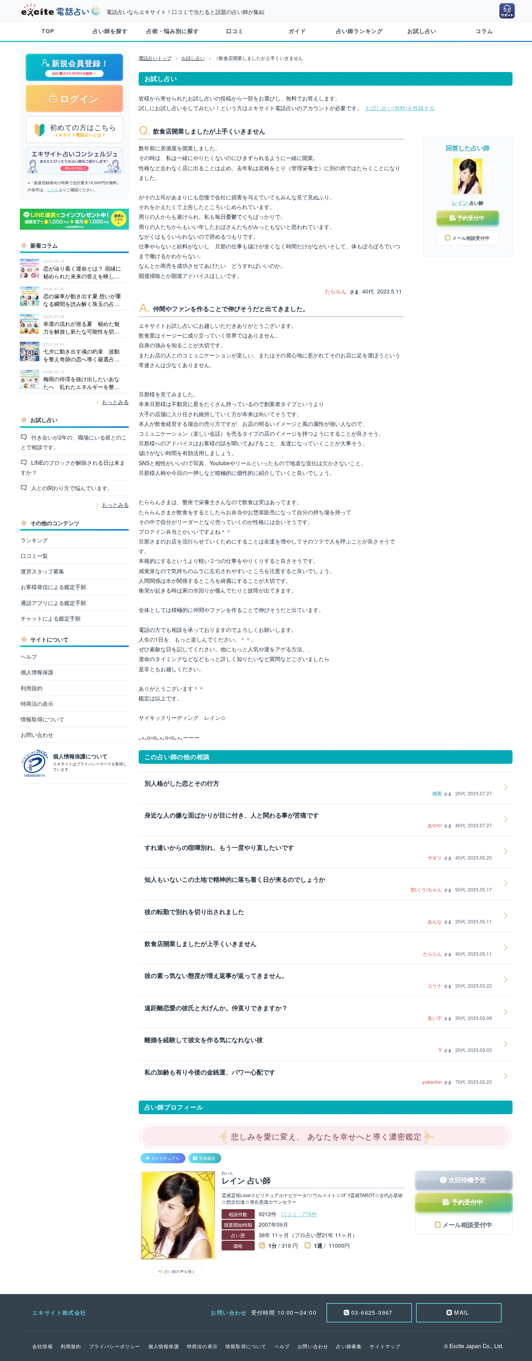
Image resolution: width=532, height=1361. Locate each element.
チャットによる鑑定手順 (51, 618)
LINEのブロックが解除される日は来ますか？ (73, 467)
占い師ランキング (359, 31)
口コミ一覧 (34, 555)
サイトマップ (385, 1346)
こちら (53, 189)
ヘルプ (29, 656)
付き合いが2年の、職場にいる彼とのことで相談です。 (74, 442)
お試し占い (422, 31)
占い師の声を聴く (180, 1271)
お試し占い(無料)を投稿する (400, 108)
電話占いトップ (155, 58)
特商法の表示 (37, 703)
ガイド (297, 31)
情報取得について (42, 719)
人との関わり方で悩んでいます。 (71, 488)
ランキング (34, 540)
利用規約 (31, 688)
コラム (484, 31)
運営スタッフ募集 (42, 571)
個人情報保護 (37, 672)
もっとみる (115, 402)
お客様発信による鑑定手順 (53, 587)
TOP (48, 31)
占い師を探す (110, 31)
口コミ (235, 31)
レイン (460, 202)
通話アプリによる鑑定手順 (53, 603)
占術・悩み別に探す (172, 31)
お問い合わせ (37, 735)
